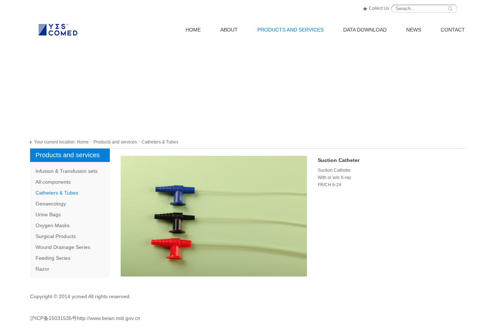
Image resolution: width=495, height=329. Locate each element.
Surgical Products (56, 236)
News (413, 30)
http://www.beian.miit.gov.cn (108, 318)
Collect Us (379, 8)
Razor (42, 269)
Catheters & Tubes (57, 193)
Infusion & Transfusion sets (66, 171)
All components (53, 182)
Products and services (115, 142)
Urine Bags (48, 214)
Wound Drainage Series (63, 247)
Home (193, 30)
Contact (453, 30)
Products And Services (290, 30)
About (229, 30)
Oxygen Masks (53, 225)
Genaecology (51, 204)
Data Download (365, 30)
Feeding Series (53, 258)
